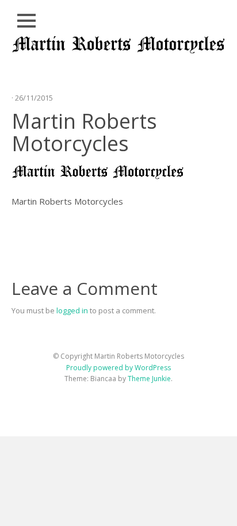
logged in (72, 310)
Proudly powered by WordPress (118, 368)
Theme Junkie (149, 378)
